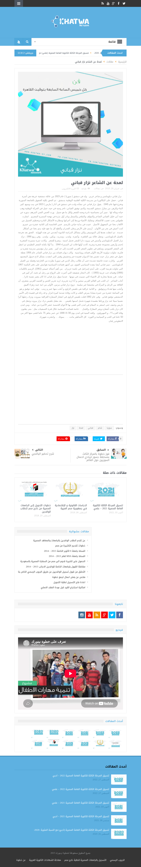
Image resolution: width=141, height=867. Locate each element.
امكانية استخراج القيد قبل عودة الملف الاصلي (63, 587)
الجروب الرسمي (117, 860)
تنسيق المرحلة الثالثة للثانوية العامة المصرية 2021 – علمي (108, 507)
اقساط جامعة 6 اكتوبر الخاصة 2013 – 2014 (64, 551)
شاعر (100, 428)
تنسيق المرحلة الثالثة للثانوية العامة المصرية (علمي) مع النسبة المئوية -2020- (70, 53)
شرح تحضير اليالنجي (43, 453)
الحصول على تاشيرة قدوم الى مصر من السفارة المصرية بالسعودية (52, 561)
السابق (101, 450)
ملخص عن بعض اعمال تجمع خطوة (68, 577)
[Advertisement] (70, 350)
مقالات (97, 188)
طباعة (84, 188)
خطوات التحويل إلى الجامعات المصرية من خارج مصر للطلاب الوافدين (35, 508)
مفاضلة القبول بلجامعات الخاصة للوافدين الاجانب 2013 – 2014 (55, 566)
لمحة (81, 428)
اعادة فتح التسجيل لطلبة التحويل (69, 582)
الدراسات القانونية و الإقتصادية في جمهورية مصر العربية (71, 507)
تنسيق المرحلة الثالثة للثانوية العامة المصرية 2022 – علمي (80, 789)
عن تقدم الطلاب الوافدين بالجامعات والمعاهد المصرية (59, 540)
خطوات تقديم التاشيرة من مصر (70, 545)
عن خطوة (21, 860)
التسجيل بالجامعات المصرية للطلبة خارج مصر (85, 860)
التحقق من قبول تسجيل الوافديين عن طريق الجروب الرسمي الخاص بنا (51, 572)
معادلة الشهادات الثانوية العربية (45, 860)
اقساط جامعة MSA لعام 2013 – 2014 (67, 556)
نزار (73, 428)
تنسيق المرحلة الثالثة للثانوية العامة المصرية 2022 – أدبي (81, 775)
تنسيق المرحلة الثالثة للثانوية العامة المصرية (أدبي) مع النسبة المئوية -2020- (71, 830)
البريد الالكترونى (69, 188)
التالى (39, 450)
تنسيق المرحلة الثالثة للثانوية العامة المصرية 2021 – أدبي (81, 816)
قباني (90, 428)
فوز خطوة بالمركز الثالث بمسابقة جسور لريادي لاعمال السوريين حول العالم (93, 456)
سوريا (109, 428)
